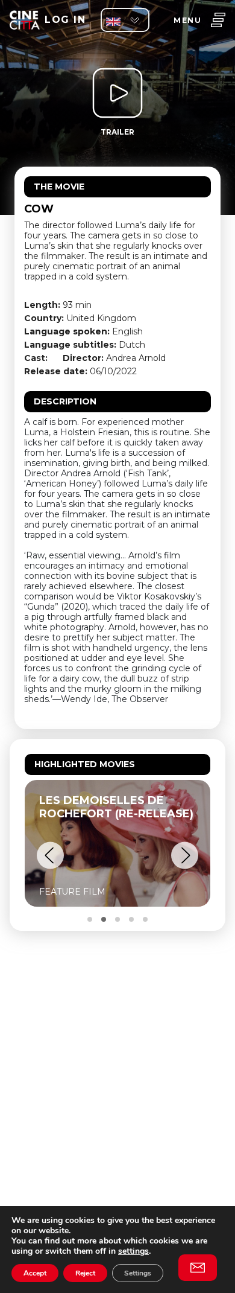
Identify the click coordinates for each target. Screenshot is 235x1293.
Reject (85, 1273)
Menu (187, 20)
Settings (137, 1273)
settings (133, 1251)
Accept (35, 1273)
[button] (50, 855)
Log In (65, 19)
